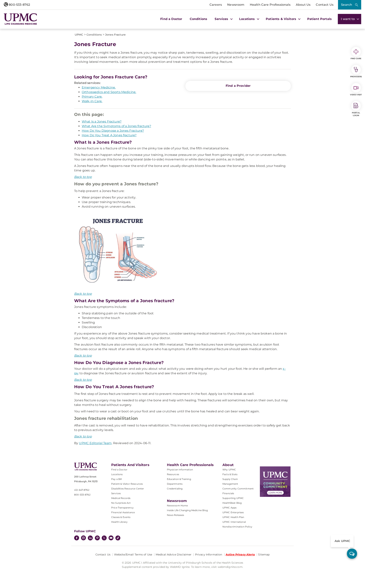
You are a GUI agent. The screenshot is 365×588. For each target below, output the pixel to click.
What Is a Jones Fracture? (101, 121)
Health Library (119, 521)
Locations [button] (247, 19)
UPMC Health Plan (233, 517)
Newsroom (235, 4)
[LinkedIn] (90, 538)
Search (346, 4)
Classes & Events (121, 517)
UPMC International (234, 521)
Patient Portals (319, 19)
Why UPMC (229, 469)
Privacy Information (208, 554)
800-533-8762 (19, 4)
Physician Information (180, 469)
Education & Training (179, 479)
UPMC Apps (229, 507)
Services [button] (222, 19)
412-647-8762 (81, 489)
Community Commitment (238, 488)
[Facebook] (76, 538)
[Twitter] (104, 537)
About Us (303, 4)
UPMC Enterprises (233, 512)
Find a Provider (238, 86)
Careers (215, 4)
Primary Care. (92, 96)
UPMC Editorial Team (95, 443)
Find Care (356, 58)
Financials (228, 493)
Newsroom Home (177, 505)
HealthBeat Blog (232, 502)
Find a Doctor (171, 19)
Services (116, 493)
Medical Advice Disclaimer (174, 554)
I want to (348, 19)
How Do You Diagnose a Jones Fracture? (113, 130)
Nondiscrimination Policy (237, 526)
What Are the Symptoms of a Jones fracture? (116, 126)
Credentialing (175, 488)
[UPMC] (20, 19)
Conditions (198, 19)
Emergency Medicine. (99, 87)
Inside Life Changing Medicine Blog (187, 510)
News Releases (175, 515)
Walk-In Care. (92, 101)
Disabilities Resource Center (127, 488)
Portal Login (356, 114)
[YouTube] (111, 538)
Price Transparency (122, 507)
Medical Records (120, 498)
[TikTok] (117, 537)
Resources (173, 474)
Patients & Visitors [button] (281, 19)
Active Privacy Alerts (240, 554)
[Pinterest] (97, 538)
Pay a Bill (116, 479)
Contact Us (324, 4)
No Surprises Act (121, 502)
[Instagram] (83, 538)
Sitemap (264, 554)
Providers (356, 76)
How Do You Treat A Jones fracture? (109, 135)
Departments (175, 483)
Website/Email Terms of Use (133, 554)
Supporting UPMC (233, 498)
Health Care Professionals (270, 4)
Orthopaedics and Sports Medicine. (109, 92)
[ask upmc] (352, 554)
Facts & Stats (229, 474)
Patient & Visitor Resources (127, 483)
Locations (117, 474)
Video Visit (356, 94)
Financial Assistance (123, 512)
